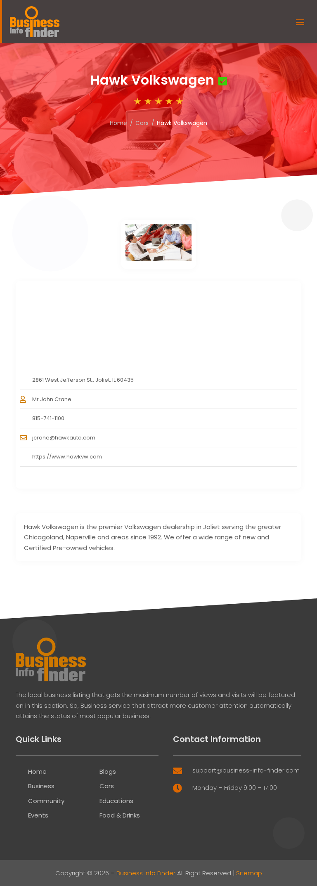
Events (38, 815)
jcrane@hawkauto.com (63, 438)
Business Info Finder (145, 873)
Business (41, 786)
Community (46, 800)
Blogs (107, 771)
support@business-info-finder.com (246, 770)
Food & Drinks (119, 815)
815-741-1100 (48, 418)
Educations (116, 800)
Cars (142, 123)
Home (118, 123)
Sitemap (249, 873)
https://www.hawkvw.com (67, 457)
